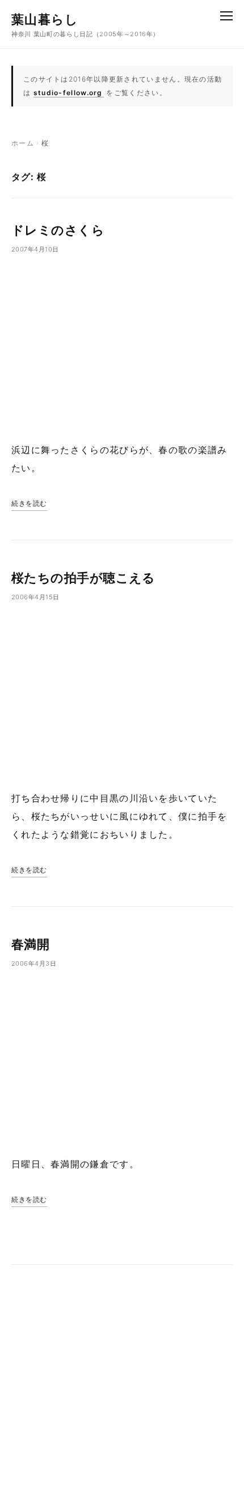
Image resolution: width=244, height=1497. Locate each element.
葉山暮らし (45, 19)
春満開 (30, 944)
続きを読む (29, 503)
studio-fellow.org (68, 92)
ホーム (22, 143)
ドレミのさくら (57, 230)
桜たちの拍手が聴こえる (83, 577)
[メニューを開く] (226, 16)
